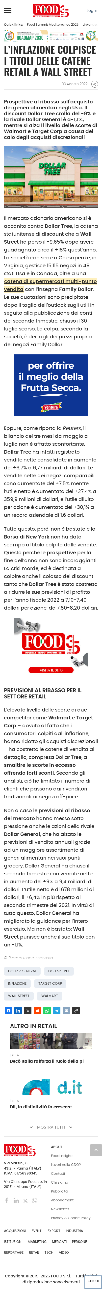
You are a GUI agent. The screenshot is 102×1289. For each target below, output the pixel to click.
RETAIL (16, 1055)
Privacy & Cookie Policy (71, 1217)
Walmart (49, 996)
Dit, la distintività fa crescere (41, 1107)
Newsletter (60, 1209)
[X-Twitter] (25, 1200)
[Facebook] (7, 1200)
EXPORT (54, 1230)
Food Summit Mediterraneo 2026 (52, 24)
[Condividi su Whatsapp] (47, 1010)
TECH (49, 1252)
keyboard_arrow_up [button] (96, 1150)
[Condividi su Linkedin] (18, 1010)
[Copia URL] (76, 1010)
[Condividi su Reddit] (37, 1010)
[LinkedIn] (16, 1200)
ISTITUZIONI (13, 1241)
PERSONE (79, 1241)
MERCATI (59, 1241)
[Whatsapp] (34, 1200)
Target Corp (50, 983)
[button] (8, 10)
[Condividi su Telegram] (56, 1010)
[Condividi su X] (27, 1010)
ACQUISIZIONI (15, 1230)
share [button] (94, 84)
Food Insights (62, 1155)
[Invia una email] (66, 1010)
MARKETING (37, 1241)
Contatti (58, 1173)
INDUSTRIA (74, 1230)
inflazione (17, 983)
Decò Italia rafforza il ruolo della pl (47, 1061)
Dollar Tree (59, 971)
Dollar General (22, 971)
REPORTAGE (14, 1252)
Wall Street (18, 996)
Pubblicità (59, 1191)
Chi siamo (59, 1182)
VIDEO (64, 1252)
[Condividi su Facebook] (8, 1010)
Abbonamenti (62, 1200)
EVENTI (36, 1230)
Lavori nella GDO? (66, 1164)
